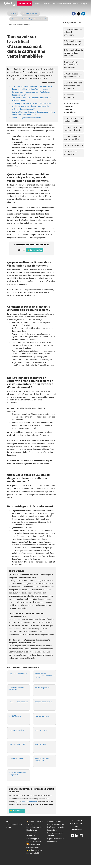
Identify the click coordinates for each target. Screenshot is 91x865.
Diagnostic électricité (16, 744)
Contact (9, 827)
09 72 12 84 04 (77, 821)
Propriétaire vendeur (30, 13)
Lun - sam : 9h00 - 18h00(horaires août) (76, 826)
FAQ (7, 821)
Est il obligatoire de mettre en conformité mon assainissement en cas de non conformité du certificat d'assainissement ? (31, 106)
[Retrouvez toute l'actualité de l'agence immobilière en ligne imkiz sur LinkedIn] (76, 836)
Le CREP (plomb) (14, 716)
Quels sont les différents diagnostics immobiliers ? (29, 19)
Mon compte (82, 3)
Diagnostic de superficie (43, 702)
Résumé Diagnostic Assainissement (26, 117)
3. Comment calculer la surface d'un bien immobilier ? (73, 53)
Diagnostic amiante (42, 716)
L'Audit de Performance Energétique (17, 773)
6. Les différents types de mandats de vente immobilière (73, 85)
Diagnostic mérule (41, 730)
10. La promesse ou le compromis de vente (73, 129)
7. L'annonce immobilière (69, 96)
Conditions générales (14, 824)
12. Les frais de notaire (73, 145)
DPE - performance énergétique (42, 759)
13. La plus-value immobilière (70, 153)
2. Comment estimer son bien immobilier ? (72, 42)
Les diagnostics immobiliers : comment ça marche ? (44, 675)
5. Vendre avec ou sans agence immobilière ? (73, 75)
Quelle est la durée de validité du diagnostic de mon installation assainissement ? (33, 113)
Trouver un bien (69, 3)
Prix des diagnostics (42, 687)
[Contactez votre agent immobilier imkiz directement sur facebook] (72, 836)
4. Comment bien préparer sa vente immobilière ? (71, 65)
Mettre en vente (25, 3)
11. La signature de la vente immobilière (72, 138)
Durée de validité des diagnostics (16, 688)
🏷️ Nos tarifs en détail (34, 821)
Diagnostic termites (16, 730)
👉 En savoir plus (16, 810)
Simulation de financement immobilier (31, 833)
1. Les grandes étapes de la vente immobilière (73, 32)
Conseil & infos (55, 3)
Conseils (13, 13)
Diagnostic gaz (40, 744)
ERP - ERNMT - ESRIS (16, 758)
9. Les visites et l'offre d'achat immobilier (73, 120)
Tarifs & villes (42, 3)
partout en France (29, 801)
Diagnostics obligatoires (17, 673)
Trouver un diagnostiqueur (18, 702)
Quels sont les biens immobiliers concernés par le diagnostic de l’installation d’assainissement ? (32, 88)
